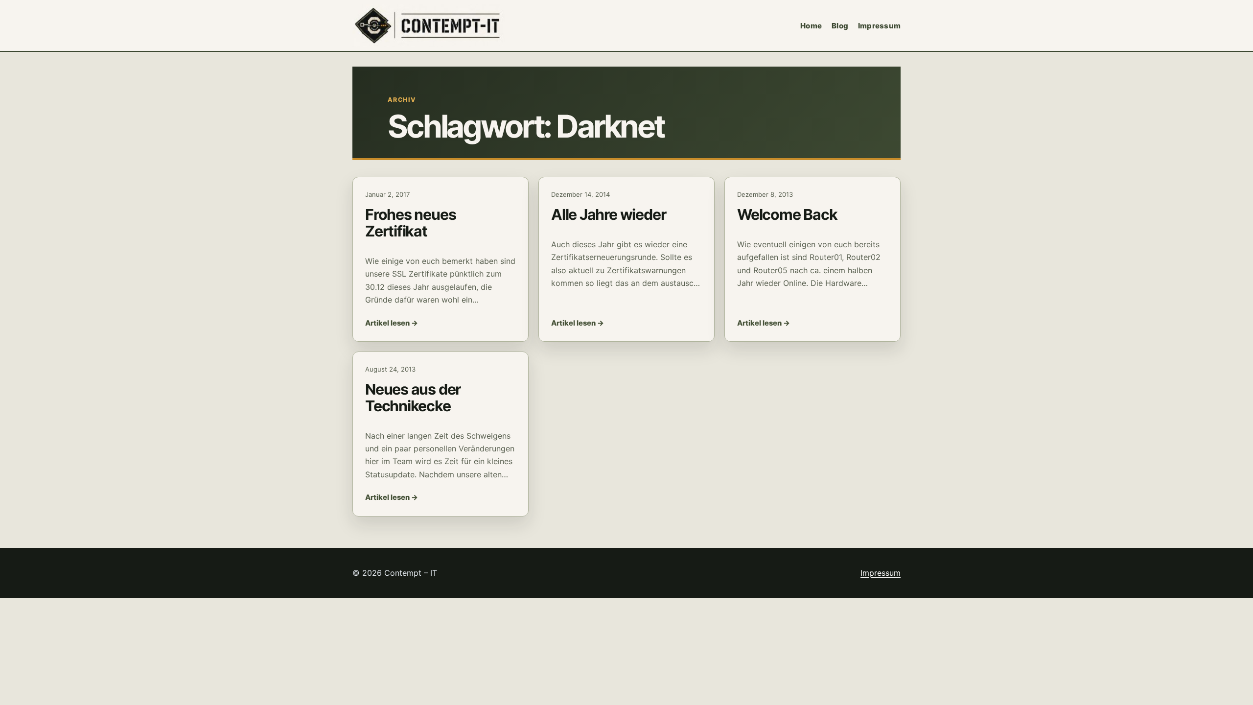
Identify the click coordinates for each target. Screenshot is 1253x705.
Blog (840, 25)
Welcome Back (787, 214)
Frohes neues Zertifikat (410, 223)
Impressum (879, 25)
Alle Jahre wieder (608, 214)
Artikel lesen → (391, 323)
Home (811, 25)
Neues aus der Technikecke (413, 397)
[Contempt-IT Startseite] (428, 25)
